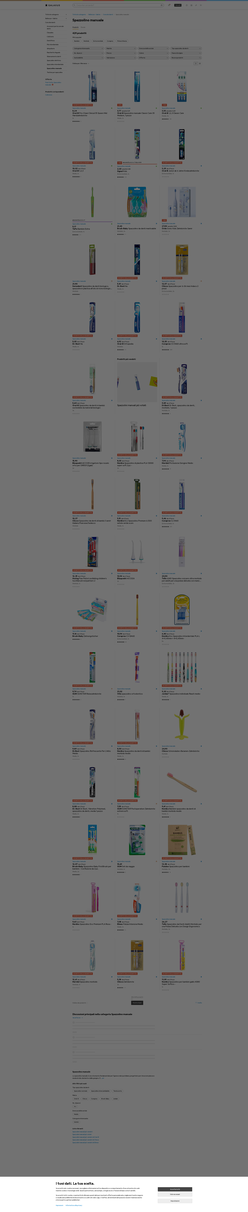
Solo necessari (175, 1194)
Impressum (59, 1205)
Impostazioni (175, 1201)
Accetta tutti (175, 1189)
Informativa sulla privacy (74, 1205)
